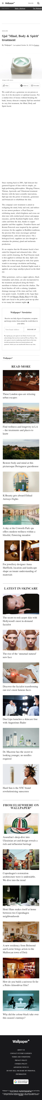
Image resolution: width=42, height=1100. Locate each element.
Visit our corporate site (25, 1091)
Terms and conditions (21, 1057)
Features (36, 45)
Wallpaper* (8, 45)
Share (6, 85)
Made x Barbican (20, 8)
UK (35, 296)
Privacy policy (21, 1060)
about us (21, 1050)
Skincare (5, 31)
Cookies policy (21, 1064)
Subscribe (30, 3)
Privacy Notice (30, 338)
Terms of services (28, 336)
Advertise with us (21, 1067)
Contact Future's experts (21, 1053)
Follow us (25, 85)
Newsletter (36, 85)
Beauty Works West (21, 296)
